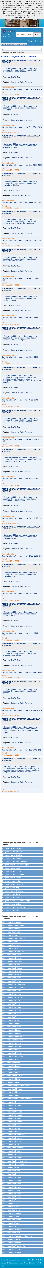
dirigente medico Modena (11, 1095)
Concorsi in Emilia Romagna (21, 82)
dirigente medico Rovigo (11, 1177)
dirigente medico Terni (10, 1207)
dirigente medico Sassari (11, 1184)
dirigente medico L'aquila (11, 1053)
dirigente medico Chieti (11, 1001)
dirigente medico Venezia (11, 1233)
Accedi (30, 41)
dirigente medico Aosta (11, 932)
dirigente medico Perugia (11, 1131)
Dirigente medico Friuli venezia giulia (16, 865)
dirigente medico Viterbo (11, 1252)
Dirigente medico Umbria (11, 904)
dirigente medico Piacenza (12, 1141)
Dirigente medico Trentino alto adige (16, 901)
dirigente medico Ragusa (11, 1154)
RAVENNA (15, 77)
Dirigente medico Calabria (12, 855)
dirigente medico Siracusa (12, 1194)
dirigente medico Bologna (12, 968)
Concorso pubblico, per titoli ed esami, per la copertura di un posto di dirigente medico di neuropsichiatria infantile (20, 259)
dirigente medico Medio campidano (15, 1086)
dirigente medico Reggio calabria (14, 1161)
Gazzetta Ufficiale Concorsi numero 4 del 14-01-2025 (21, 673)
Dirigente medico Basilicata (12, 852)
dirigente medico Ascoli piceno (13, 938)
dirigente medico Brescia (11, 974)
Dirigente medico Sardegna (12, 891)
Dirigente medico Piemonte (12, 884)
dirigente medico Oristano (12, 1115)
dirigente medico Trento (11, 1216)
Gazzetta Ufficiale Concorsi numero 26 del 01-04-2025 (20, 479)
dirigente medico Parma (11, 1125)
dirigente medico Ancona (11, 929)
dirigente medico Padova (11, 1118)
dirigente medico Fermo (11, 1023)
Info (20, 17)
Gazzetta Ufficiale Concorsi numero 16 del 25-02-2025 (20, 594)
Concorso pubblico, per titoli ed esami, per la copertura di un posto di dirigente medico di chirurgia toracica (20, 536)
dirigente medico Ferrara (11, 1027)
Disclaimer (32, 1263)
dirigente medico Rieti (10, 1167)
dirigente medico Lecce (11, 1063)
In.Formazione (12, 1263)
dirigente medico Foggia (11, 1033)
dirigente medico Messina (12, 1089)
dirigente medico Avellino (11, 945)
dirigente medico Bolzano (12, 971)
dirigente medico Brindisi (11, 978)
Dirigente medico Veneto (11, 910)
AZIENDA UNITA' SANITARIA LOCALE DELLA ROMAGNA (21, 61)
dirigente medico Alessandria (13, 925)
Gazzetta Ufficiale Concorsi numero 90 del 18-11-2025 (22, 203)
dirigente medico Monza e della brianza (17, 1099)
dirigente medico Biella (11, 965)
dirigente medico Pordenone (13, 1148)
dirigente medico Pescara (12, 1138)
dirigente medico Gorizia (11, 1046)
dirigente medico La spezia (12, 1056)
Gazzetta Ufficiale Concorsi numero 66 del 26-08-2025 (20, 279)
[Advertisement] (22, 816)
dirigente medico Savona (11, 1187)
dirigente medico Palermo (12, 1122)
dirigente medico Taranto (11, 1200)
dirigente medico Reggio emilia (14, 1164)
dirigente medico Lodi (10, 1069)
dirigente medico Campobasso (13, 987)
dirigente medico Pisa (10, 1145)
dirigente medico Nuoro (11, 1108)
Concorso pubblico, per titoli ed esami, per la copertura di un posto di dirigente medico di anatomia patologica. (20, 145)
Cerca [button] (37, 35)
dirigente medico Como (11, 1004)
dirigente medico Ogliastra (12, 1112)
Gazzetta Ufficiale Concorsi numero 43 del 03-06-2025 (20, 358)
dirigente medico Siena (11, 1190)
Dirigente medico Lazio (11, 868)
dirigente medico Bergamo (12, 961)
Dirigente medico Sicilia (11, 894)
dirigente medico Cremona (12, 1010)
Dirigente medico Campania (12, 858)
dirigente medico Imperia (11, 1050)
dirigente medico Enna (10, 1020)
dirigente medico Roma (11, 1174)
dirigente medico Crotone (11, 1014)
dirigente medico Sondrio (11, 1197)
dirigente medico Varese (11, 1230)
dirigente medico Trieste (11, 1223)
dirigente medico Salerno (11, 1180)
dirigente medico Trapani (11, 1213)
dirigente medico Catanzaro (12, 997)
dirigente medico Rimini (11, 1171)
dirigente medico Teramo (11, 1203)
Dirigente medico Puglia (11, 888)
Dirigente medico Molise (11, 881)
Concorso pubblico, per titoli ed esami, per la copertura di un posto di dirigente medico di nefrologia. (20, 108)
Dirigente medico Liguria (11, 871)
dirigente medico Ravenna (12, 1158)
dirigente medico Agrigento (12, 922)
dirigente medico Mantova (12, 1076)
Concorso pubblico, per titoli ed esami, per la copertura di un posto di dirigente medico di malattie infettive (20, 614)
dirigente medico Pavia (11, 1128)
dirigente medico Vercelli (11, 1239)
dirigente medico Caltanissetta (13, 984)
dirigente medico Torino (11, 1210)
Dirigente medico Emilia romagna (15, 861)
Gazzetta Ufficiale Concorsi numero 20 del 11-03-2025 (22, 518)
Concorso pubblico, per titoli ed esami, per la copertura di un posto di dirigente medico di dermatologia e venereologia (20, 499)
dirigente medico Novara (11, 1105)
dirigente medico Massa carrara (14, 1079)
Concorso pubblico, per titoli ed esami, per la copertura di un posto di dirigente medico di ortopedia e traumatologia (20, 653)
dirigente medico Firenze (11, 1030)
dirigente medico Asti (10, 942)
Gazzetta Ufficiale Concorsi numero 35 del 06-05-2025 (20, 401)
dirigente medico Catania (11, 994)
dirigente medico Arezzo (11, 935)
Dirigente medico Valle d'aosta (13, 907)
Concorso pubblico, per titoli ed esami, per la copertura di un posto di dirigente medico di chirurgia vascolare (20, 574)
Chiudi (26, 17)
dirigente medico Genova (11, 1043)
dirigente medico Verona (11, 1243)
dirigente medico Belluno (11, 955)
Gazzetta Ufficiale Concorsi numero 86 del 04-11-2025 (22, 241)
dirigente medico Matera (11, 1082)
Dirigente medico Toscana (12, 897)
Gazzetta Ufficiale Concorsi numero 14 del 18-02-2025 (20, 634)
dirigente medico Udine (11, 1226)
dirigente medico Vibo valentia (13, 1246)
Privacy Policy (23, 1263)
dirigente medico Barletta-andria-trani (16, 952)
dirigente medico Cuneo (11, 1017)
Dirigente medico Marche (11, 878)
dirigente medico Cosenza (12, 1007)
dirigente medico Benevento (12, 958)
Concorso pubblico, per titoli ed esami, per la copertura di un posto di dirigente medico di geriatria (20, 691)
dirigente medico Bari (10, 948)
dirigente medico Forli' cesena (13, 1037)
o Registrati (37, 41)
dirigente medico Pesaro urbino (14, 1135)
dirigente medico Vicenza (11, 1249)
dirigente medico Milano (11, 1092)
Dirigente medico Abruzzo (12, 848)
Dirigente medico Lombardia (13, 874)
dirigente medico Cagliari (11, 981)
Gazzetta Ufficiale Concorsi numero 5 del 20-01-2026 (21, 165)
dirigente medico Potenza (12, 1151)
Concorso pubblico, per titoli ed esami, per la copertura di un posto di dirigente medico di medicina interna (20, 298)
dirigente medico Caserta (11, 991)
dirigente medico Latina (11, 1059)
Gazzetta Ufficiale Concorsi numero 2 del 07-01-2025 (21, 750)
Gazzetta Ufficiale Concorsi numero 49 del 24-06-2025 (20, 318)
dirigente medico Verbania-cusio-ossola (17, 1236)
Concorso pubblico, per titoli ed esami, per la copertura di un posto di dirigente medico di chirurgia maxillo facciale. (20, 183)
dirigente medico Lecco (11, 1066)
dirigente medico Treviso (11, 1220)
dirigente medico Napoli (11, 1102)
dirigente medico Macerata (12, 1073)
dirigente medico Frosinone (12, 1040)
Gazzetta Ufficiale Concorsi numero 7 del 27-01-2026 (21, 89)
